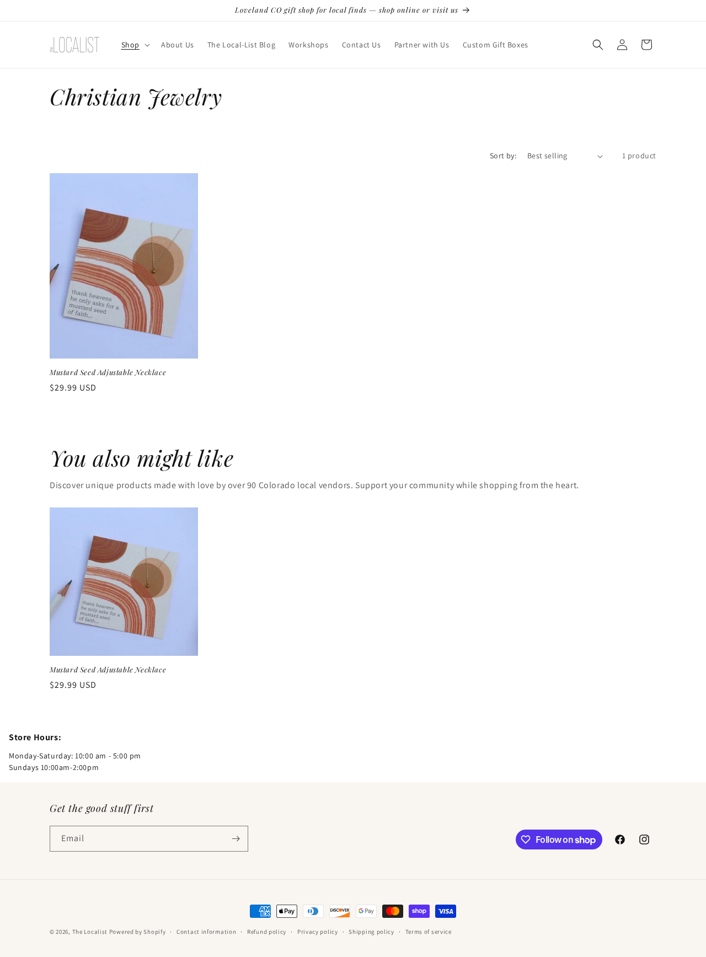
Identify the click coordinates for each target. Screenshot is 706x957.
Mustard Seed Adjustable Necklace (108, 372)
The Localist (90, 931)
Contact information (206, 931)
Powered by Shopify (137, 931)
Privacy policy (317, 931)
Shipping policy (371, 931)
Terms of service (428, 931)
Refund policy (266, 931)
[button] (134, 44)
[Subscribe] (235, 839)
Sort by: (503, 156)
